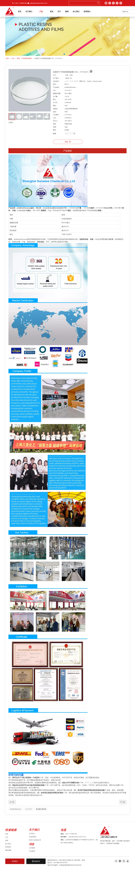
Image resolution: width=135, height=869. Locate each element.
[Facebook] (117, 3)
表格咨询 (37, 861)
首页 (6, 834)
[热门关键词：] (98, 3)
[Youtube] (127, 861)
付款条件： (56, 81)
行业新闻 (32, 851)
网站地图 (8, 850)
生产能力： (56, 78)
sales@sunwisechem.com (38, 3)
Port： (55, 75)
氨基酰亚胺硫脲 (41, 809)
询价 (66, 142)
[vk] (120, 3)
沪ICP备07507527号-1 (60, 862)
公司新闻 (32, 848)
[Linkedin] (106, 3)
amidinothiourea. (15, 809)
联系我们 (8, 847)
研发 (6, 840)
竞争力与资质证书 (35, 840)
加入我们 (8, 844)
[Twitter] (109, 3)
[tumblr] (113, 3)
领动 (83, 860)
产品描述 (67, 150)
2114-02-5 (28, 809)
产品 (6, 837)
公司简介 (32, 834)
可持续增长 (32, 837)
